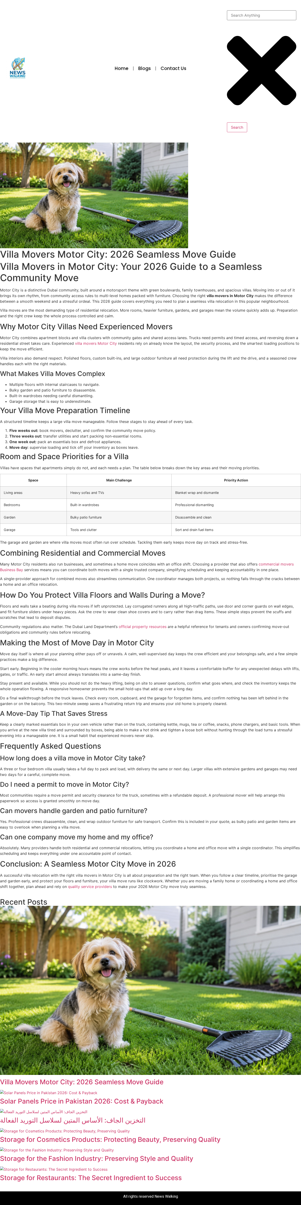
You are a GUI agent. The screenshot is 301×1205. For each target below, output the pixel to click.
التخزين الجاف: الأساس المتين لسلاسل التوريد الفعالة (73, 1120)
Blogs (144, 68)
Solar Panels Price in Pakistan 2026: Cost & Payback (81, 1101)
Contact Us (173, 68)
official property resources (142, 626)
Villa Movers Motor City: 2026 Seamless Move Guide (81, 1082)
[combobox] (261, 15)
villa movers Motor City (96, 343)
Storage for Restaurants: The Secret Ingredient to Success (91, 1178)
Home (121, 68)
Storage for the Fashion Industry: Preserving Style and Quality (96, 1158)
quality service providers (90, 886)
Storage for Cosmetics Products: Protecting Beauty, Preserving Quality (110, 1139)
